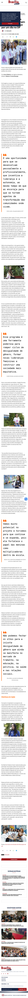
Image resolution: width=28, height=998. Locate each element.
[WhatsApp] (13, 36)
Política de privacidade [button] (6, 20)
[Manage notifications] (3, 995)
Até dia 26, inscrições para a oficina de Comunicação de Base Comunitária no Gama (12, 925)
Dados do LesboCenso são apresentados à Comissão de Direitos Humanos (13, 890)
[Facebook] (7, 36)
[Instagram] (3, 973)
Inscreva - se (22, 989)
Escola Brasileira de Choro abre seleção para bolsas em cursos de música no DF (13, 960)
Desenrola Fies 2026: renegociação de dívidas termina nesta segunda (12, 895)
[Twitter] (10, 36)
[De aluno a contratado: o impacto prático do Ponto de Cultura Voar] (14, 934)
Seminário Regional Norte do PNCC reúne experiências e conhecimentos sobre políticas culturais (13, 884)
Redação (9, 30)
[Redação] (2, 31)
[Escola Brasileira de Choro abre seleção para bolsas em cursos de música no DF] (14, 951)
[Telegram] (16, 36)
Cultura (4, 882)
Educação (7, 854)
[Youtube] (7, 973)
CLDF (3, 888)
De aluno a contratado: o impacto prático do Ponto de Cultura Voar (13, 943)
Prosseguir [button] (10, 23)
